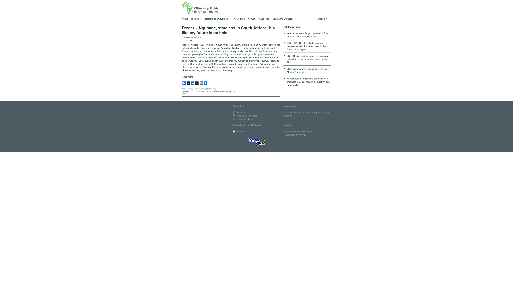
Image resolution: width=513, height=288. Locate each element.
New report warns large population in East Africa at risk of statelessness (308, 34)
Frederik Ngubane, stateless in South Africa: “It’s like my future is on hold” (228, 30)
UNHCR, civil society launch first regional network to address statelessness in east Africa (307, 59)
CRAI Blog (239, 18)
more (190, 76)
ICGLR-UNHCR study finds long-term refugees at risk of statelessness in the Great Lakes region (306, 46)
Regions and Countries (216, 18)
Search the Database (283, 18)
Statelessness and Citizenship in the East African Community (307, 70)
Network (252, 18)
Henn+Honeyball (305, 131)
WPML (302, 134)
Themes (195, 18)
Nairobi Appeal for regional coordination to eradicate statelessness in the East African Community (308, 82)
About (185, 18)
